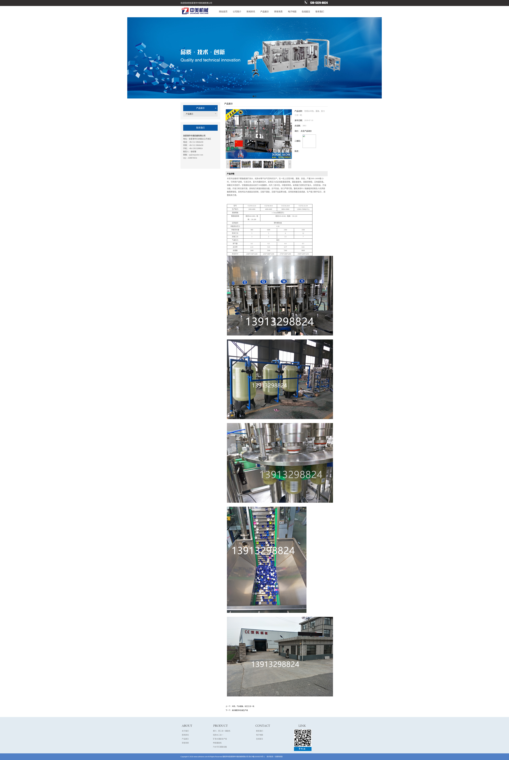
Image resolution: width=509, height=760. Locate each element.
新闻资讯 (185, 735)
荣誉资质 (185, 743)
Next (506, 58)
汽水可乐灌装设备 (220, 747)
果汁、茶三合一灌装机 (221, 731)
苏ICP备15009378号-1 (256, 757)
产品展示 (200, 108)
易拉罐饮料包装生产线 (240, 710)
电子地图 (259, 735)
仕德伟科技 (279, 757)
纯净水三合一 (218, 735)
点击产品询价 (306, 131)
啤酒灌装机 (217, 743)
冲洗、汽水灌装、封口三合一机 (243, 706)
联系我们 (259, 731)
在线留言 (259, 739)
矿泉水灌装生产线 (220, 739)
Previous (2, 58)
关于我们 (185, 731)
